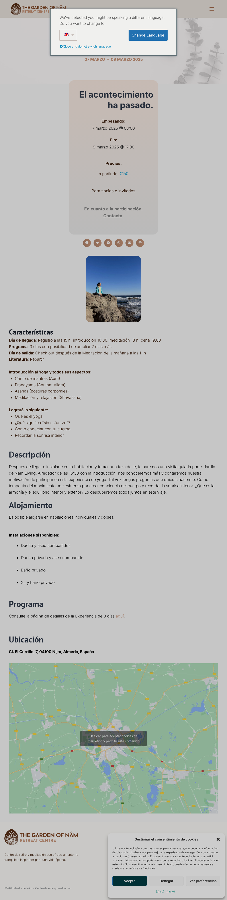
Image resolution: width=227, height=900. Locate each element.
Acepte (129, 881)
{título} (160, 891)
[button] (218, 839)
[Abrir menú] (211, 9)
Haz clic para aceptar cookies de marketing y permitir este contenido (113, 738)
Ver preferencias (203, 881)
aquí (120, 616)
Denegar (166, 881)
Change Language (148, 35)
